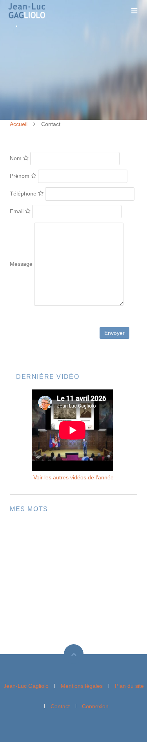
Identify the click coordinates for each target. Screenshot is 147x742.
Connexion (95, 706)
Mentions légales (82, 686)
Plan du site (129, 686)
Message (21, 264)
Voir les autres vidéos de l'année (73, 477)
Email (17, 211)
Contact (60, 706)
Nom (16, 158)
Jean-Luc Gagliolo (26, 686)
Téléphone (24, 193)
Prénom (20, 176)
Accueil (18, 124)
